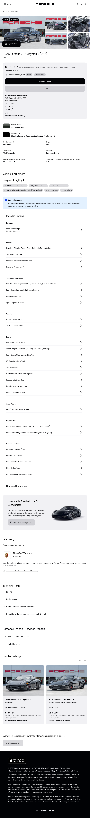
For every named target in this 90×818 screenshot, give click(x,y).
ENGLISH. (37, 768)
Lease (29, 74)
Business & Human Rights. (18, 771)
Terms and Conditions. (36, 771)
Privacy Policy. (65, 768)
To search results (12, 11)
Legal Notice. (54, 768)
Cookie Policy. (50, 771)
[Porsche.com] (45, 4)
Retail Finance (39, 74)
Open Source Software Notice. (67, 771)
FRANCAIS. (45, 768)
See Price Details (11, 70)
